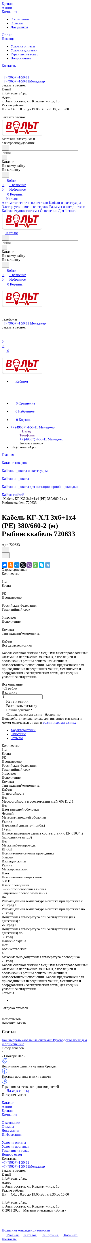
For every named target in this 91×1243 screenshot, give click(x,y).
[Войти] (4, 337)
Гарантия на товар (24, 54)
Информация (11, 1134)
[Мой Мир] (16, 565)
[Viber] (29, 565)
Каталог (8, 1102)
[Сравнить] (6, 555)
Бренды (7, 1110)
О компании (20, 19)
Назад (26, 431)
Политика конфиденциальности (26, 1230)
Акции (7, 1106)
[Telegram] (47, 565)
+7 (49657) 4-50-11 (15, 77)
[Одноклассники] (10, 565)
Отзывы (17, 23)
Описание (18, 734)
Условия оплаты (23, 46)
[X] (23, 565)
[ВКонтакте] (4, 565)
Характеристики (23, 730)
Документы (19, 27)
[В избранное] (5, 549)
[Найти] (5, 175)
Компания (9, 1114)
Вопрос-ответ (21, 58)
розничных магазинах (59, 722)
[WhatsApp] (35, 565)
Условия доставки (24, 50)
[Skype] (41, 565)
